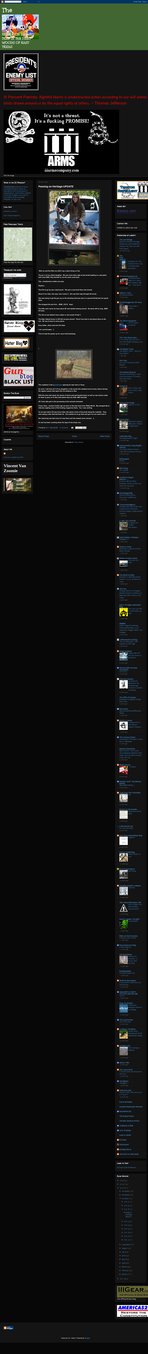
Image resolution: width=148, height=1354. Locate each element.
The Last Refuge (125, 240)
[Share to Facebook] (83, 428)
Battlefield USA (125, 1111)
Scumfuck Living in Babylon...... (126, 478)
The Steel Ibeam (125, 954)
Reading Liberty (125, 1149)
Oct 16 (127, 1236)
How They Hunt (125, 1022)
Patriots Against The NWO (129, 919)
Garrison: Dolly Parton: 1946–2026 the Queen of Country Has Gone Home (130, 376)
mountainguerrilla (126, 493)
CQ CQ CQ (123, 672)
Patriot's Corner (125, 547)
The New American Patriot (129, 1121)
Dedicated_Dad (125, 1090)
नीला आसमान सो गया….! (126, 785)
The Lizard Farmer (126, 1020)
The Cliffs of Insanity (127, 697)
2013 (122, 1184)
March (124, 1267)
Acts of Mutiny (125, 1130)
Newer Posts (43, 436)
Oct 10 (127, 1240)
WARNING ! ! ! (124, 539)
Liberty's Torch (125, 293)
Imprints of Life (134, 405)
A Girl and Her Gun (126, 826)
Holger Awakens (125, 651)
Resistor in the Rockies (128, 809)
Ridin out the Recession (128, 936)
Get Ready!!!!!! (133, 921)
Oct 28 (127, 1209)
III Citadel (122, 1140)
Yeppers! (131, 837)
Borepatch (123, 386)
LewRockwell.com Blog (128, 640)
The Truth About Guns (128, 338)
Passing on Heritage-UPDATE (56, 186)
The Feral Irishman (122, 258)
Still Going (132, 871)
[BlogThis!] (78, 428)
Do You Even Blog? (126, 828)
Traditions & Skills (126, 1126)
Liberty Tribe (124, 1063)
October (125, 1199)
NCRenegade (124, 459)
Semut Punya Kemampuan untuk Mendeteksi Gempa (135, 1033)
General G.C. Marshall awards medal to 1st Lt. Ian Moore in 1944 (130, 579)
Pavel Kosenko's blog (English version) (130, 446)
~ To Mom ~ (132, 767)
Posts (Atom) (78, 442)
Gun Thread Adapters (12, 215)
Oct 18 (127, 1232)
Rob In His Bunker (125, 1102)
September (126, 1245)
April (124, 1263)
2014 (122, 1180)
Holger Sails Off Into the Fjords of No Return (135, 655)
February (125, 1270)
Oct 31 (127, 1202)
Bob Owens (123, 709)
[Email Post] (72, 428)
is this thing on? (125, 947)
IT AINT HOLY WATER (127, 521)
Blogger (87, 1338)
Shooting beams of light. (128, 438)
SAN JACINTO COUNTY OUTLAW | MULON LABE (128, 993)
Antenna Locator (10, 211)
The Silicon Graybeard (127, 321)
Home (74, 436)
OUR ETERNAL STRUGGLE (129, 537)
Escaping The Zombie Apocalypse (133, 525)
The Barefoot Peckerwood (20, 18)
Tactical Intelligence (127, 505)
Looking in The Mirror (127, 1029)
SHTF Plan (123, 361)
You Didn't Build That (127, 973)
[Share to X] (81, 428)
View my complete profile (13, 457)
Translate (21, 278)
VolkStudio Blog (125, 436)
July (123, 1252)
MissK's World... (125, 765)
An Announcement (126, 295)
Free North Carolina (126, 575)
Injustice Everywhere (127, 749)
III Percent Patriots (126, 679)
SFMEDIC (122, 624)
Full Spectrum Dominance (126, 1167)
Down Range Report (127, 869)
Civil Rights (123, 1083)
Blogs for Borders (126, 1003)
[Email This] (76, 428)
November (126, 1195)
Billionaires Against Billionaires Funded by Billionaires (135, 424)
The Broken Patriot (126, 1116)
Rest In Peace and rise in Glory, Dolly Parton (135, 390)
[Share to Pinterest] (85, 428)
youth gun (58, 385)
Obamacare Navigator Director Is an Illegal (135, 1007)
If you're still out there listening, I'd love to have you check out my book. (130, 483)
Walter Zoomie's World (128, 558)
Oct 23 (127, 1225)
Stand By (131, 888)
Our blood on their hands (129, 1154)
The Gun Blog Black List (128, 276)
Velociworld (124, 1145)
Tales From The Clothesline (129, 793)
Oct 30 (127, 1206)
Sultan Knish (124, 420)
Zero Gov (122, 589)
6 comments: (64, 428)
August (125, 1248)
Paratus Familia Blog (127, 852)
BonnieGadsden (125, 971)
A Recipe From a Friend (127, 938)
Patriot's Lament (125, 720)
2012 (122, 1188)
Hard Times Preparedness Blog (130, 835)
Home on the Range (126, 403)
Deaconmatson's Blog (127, 945)
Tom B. (122, 996)
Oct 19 (127, 1229)
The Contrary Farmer (127, 737)
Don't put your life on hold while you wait (135, 611)
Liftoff (121, 461)
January (125, 1274)
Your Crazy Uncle (126, 1070)
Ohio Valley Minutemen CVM (130, 902)
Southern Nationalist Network (130, 1107)
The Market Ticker (126, 349)
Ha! (129, 795)
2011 (122, 1279)
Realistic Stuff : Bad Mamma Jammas (130, 782)
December (126, 1191)
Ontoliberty (123, 1081)
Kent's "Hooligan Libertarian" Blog (130, 606)
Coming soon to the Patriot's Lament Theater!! (134, 724)
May (124, 1259)
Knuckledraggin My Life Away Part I (130, 303)
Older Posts (105, 436)
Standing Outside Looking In (130, 886)
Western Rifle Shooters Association (128, 669)
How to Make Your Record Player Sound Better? (135, 907)
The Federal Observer (127, 372)
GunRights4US (124, 1046)
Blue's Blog (123, 468)
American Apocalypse (127, 980)
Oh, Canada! (123, 470)
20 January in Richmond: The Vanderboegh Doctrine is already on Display (135, 685)
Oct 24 (127, 1221)
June (124, 1256)
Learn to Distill (125, 1135)
